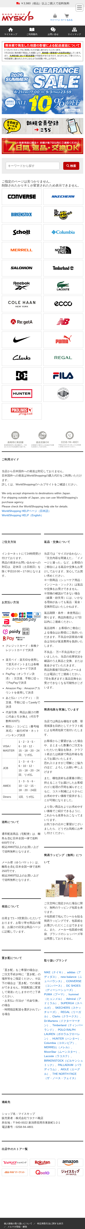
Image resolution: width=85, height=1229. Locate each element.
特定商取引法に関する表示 (50, 1223)
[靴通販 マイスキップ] (17, 13)
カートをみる (67, 20)
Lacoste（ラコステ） (57, 1056)
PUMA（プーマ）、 (56, 994)
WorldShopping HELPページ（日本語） (26, 510)
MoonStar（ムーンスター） (61, 1051)
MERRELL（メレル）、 (59, 1047)
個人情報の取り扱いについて (18, 1223)
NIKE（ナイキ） (54, 972)
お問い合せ (53, 34)
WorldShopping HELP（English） (22, 515)
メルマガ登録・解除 (17, 1226)
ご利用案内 (31, 34)
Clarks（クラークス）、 (67, 1016)
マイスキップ (10, 34)
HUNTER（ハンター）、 (67, 1038)
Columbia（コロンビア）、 (61, 1042)
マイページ (55, 20)
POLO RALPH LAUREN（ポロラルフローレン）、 (62, 1034)
